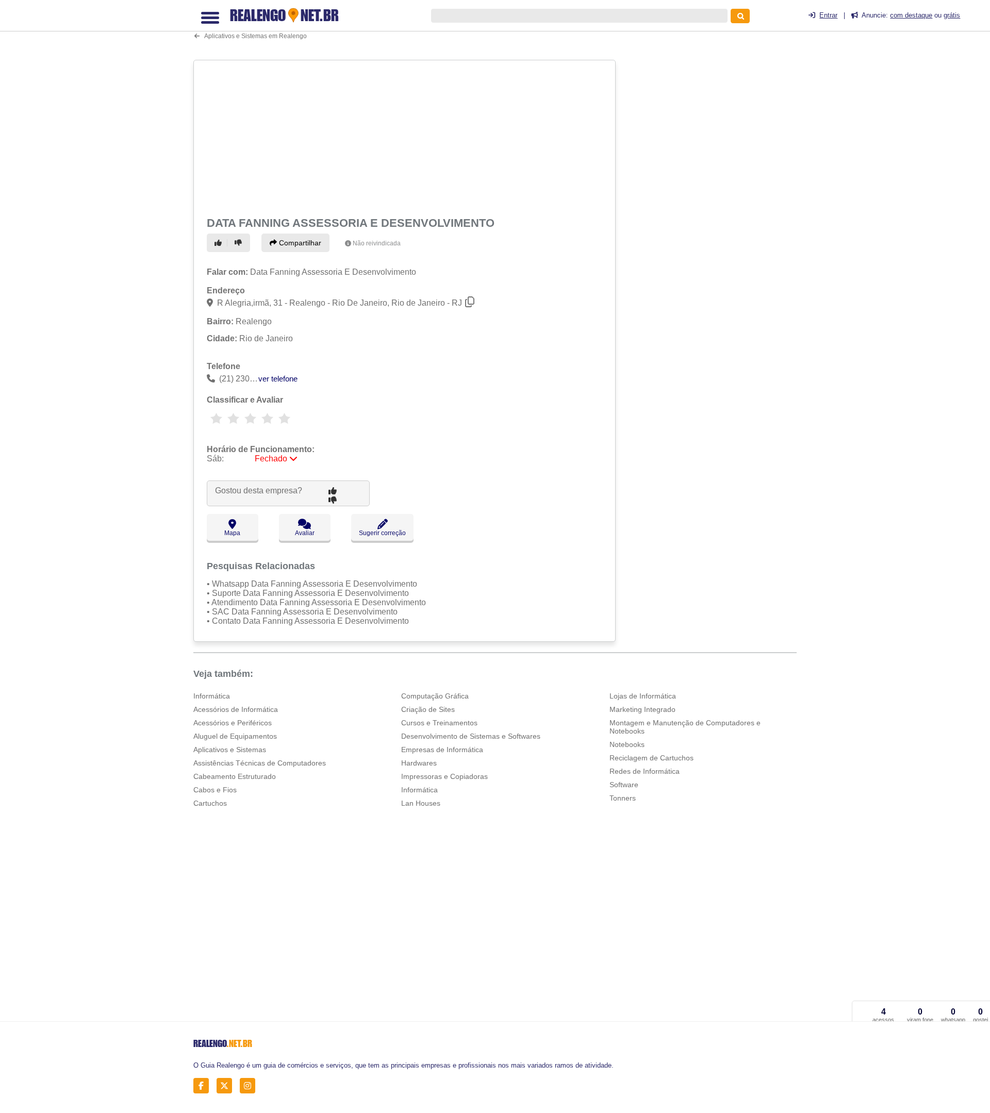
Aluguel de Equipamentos (235, 736)
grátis (952, 15)
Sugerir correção (382, 533)
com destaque (911, 15)
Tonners (622, 798)
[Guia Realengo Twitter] (227, 1086)
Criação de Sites (428, 709)
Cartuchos (210, 803)
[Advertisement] (406, 136)
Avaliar (305, 533)
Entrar (828, 15)
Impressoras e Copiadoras (444, 776)
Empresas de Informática (442, 749)
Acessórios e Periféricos (232, 723)
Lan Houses (420, 803)
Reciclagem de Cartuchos (651, 758)
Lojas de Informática (642, 696)
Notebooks (627, 744)
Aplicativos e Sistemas (229, 749)
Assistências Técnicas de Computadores (259, 763)
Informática (211, 696)
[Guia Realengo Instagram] (250, 1086)
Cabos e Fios (215, 790)
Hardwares (419, 763)
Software (623, 784)
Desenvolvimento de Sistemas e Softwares (470, 736)
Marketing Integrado (642, 709)
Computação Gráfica (435, 696)
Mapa (232, 533)
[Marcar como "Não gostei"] (240, 242)
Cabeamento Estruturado (234, 776)
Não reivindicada (377, 243)
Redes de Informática (644, 771)
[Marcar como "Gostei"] (219, 242)
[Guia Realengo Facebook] (203, 1086)
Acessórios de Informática (235, 709)
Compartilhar (299, 243)
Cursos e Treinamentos (439, 723)
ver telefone (278, 378)
